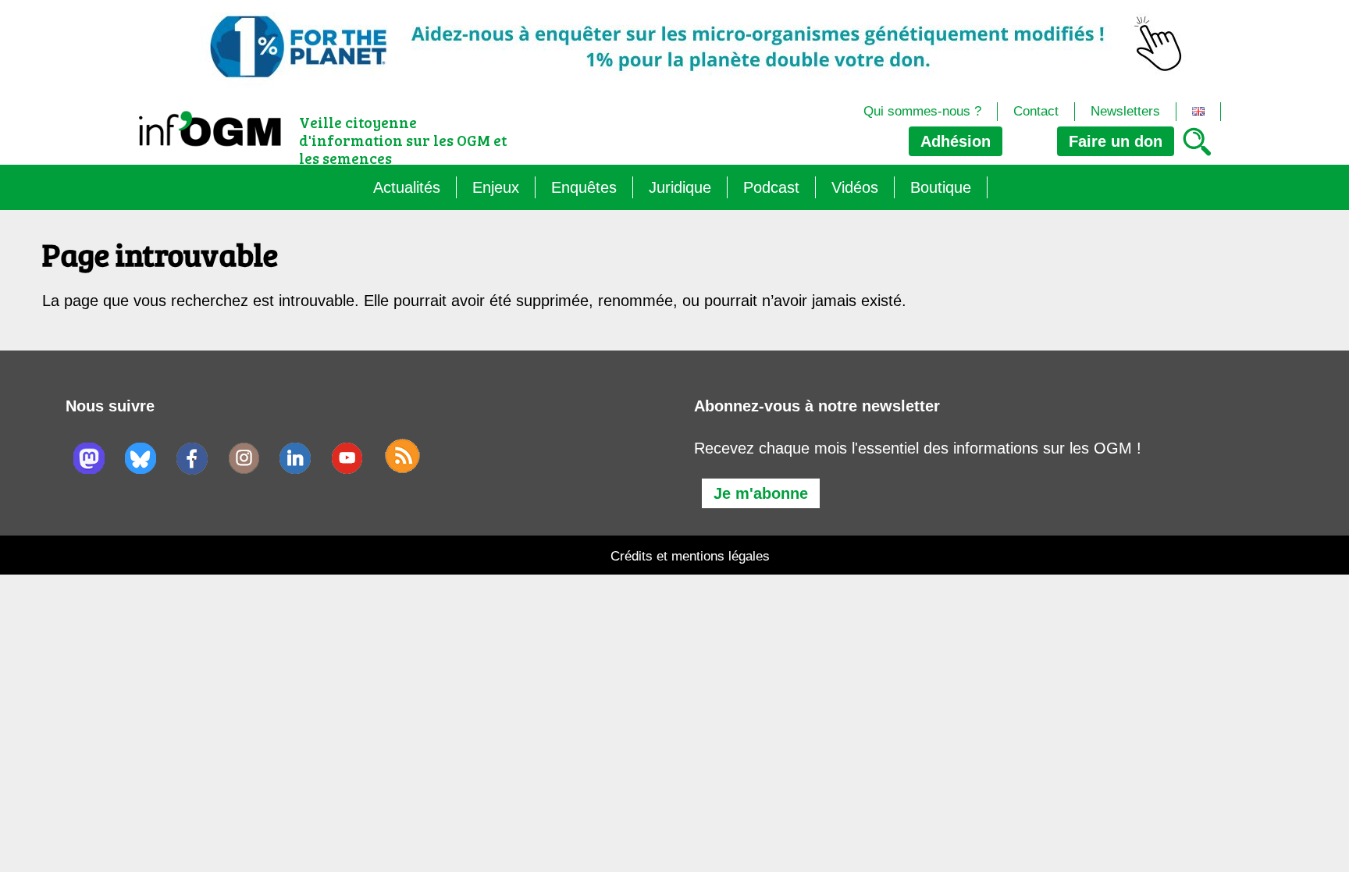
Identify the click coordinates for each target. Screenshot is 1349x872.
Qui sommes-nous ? (922, 111)
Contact (1036, 111)
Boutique (940, 187)
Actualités (406, 187)
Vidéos (854, 187)
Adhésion (955, 141)
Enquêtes (584, 187)
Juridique (680, 187)
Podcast (771, 187)
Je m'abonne (761, 493)
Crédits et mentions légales (690, 556)
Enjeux (495, 187)
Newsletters (1125, 111)
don (1115, 141)
